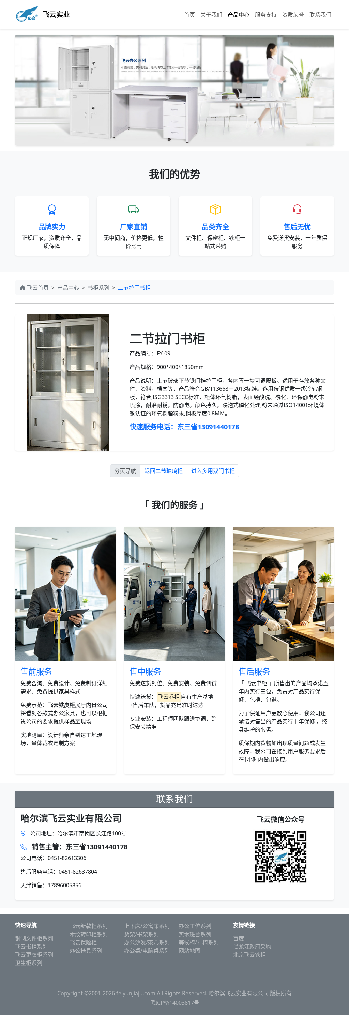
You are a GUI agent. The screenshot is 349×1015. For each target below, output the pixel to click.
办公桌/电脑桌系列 (147, 950)
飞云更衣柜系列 (34, 954)
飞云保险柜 (83, 942)
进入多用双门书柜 (213, 471)
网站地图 (189, 950)
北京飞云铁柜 (249, 954)
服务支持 (266, 14)
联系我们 (320, 14)
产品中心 (238, 14)
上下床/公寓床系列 (147, 926)
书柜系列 (98, 287)
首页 (189, 14)
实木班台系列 (195, 934)
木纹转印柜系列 (89, 934)
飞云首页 (38, 287)
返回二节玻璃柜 (164, 471)
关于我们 (211, 14)
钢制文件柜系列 (34, 938)
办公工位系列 (195, 926)
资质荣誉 (293, 14)
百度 (238, 938)
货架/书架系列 (141, 934)
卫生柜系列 (28, 963)
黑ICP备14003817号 (174, 1002)
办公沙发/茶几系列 (147, 942)
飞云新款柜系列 (89, 926)
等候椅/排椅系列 (199, 942)
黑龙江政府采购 (252, 946)
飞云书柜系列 (31, 946)
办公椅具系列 (86, 950)
